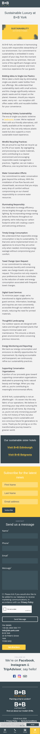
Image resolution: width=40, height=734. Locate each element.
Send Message (20, 619)
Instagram (18, 665)
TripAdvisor (12, 669)
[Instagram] (19, 676)
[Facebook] (14, 676)
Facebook (26, 660)
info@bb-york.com (10, 630)
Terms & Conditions (29, 721)
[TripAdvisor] (25, 676)
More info (22, 725)
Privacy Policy (27, 602)
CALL (15, 732)
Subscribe (9, 510)
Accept (32, 724)
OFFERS (25, 732)
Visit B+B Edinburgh (20, 447)
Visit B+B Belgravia (20, 454)
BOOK (34, 732)
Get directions (14, 647)
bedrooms (9, 119)
